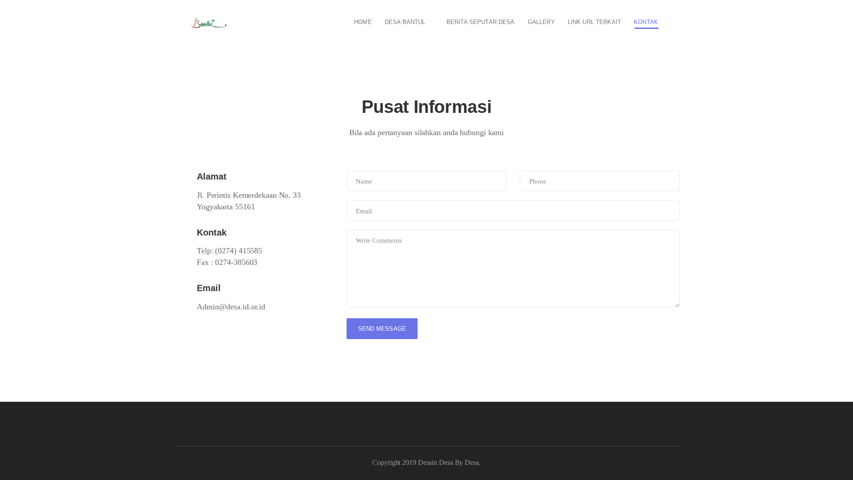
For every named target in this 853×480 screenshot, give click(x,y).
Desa (472, 462)
